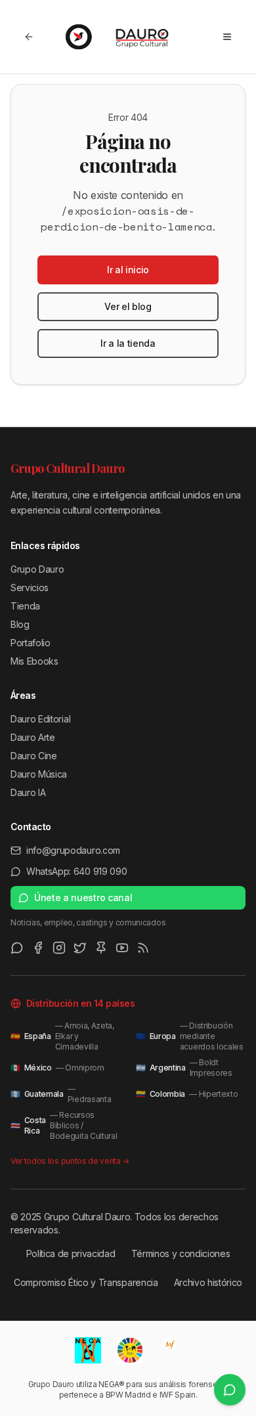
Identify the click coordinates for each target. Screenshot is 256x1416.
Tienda (25, 605)
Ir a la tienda (128, 343)
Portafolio (31, 642)
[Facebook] (38, 947)
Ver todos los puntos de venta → (70, 1161)
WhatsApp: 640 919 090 (76, 871)
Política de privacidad (71, 1253)
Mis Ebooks (34, 661)
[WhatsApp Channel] (17, 947)
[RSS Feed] (143, 947)
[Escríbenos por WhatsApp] (229, 1389)
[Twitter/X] (80, 947)
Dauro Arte (33, 737)
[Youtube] (122, 947)
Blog (20, 624)
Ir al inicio (128, 269)
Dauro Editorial (40, 718)
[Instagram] (59, 947)
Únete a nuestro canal (83, 897)
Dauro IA (28, 792)
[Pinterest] (101, 947)
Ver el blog (127, 306)
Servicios (30, 587)
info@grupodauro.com (73, 850)
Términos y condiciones (180, 1253)
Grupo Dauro (37, 569)
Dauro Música (39, 774)
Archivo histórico (208, 1282)
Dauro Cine (34, 755)
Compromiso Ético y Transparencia (86, 1282)
